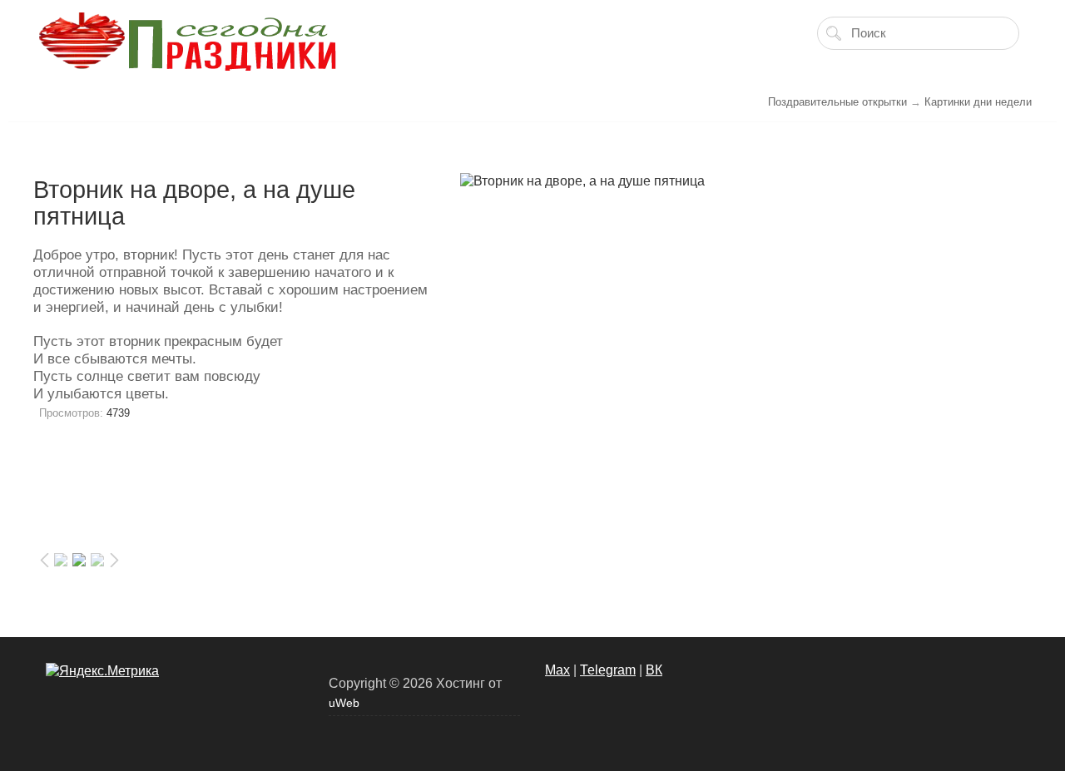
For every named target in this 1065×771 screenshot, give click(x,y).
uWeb (344, 702)
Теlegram (608, 670)
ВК (654, 670)
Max (557, 670)
